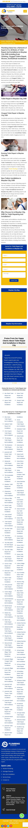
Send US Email (10, 810)
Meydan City (9, 41)
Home (3, 41)
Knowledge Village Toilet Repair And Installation (8, 653)
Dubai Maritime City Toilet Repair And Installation (21, 484)
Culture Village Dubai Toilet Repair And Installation (20, 566)
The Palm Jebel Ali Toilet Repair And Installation (9, 544)
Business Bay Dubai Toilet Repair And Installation (20, 585)
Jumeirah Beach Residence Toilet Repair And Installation (9, 720)
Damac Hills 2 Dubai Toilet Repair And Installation (20, 548)
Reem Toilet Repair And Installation (8, 580)
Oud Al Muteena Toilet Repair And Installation (9, 601)
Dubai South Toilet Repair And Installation (21, 456)
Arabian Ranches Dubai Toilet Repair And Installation (21, 644)
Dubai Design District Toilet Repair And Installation (20, 530)
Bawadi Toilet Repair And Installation (20, 602)
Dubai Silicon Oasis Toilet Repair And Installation (20, 464)
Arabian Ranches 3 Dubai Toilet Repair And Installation (21, 626)
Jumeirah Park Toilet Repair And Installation (9, 686)
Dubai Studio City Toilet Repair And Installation (20, 439)
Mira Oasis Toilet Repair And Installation (9, 419)
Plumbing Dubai (14, 823)
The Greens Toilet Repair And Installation (9, 559)
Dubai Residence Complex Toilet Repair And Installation (21, 474)
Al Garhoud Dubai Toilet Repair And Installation (20, 707)
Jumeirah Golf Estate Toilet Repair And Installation (8, 455)
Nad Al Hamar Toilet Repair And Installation (9, 608)
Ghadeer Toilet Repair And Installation (9, 486)
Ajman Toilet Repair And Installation (8, 402)
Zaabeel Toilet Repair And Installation (8, 426)
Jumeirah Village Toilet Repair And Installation (9, 679)
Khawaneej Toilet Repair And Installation (9, 493)
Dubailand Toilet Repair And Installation (21, 431)
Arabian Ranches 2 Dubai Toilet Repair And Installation (21, 635)
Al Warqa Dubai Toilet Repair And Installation (21, 666)
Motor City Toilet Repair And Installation (9, 622)
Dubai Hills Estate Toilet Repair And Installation (20, 521)
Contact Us (6, 780)
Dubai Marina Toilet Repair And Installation (21, 492)
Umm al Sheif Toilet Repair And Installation (9, 516)
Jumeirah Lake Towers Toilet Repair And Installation (8, 694)
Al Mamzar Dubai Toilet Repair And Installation (20, 690)
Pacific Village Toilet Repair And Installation (9, 594)
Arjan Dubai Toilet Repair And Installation (21, 618)
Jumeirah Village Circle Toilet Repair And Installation (9, 671)
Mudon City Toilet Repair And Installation (9, 615)
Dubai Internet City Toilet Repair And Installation (21, 512)
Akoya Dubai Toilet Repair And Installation (9, 470)
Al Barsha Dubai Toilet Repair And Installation (21, 722)
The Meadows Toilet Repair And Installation (9, 447)
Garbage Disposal (8, 771)
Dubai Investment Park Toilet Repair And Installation (20, 502)
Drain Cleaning (13, 169)
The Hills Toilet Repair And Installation (9, 551)
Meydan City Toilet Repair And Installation (9, 638)
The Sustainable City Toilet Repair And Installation (9, 478)
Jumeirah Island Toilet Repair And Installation (9, 702)
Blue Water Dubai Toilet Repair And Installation (20, 594)
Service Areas (6, 777)
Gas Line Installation (9, 774)
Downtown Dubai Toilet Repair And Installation (20, 539)
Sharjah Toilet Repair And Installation (20, 402)
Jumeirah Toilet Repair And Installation (9, 728)
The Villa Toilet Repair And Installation (8, 530)
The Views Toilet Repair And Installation (9, 537)
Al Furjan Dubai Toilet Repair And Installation (21, 715)
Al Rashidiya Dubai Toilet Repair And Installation (20, 674)
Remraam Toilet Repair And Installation (9, 573)
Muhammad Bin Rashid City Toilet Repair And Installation (9, 630)
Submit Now (14, 280)
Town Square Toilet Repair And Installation (9, 523)
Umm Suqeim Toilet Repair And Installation (9, 433)
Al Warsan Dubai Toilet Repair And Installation (21, 659)
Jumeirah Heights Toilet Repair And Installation (8, 710)
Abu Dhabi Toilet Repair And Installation (9, 395)
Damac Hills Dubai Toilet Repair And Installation (20, 557)
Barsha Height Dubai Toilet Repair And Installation (21, 610)
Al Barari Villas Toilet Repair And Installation (9, 500)
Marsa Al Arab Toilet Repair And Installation (9, 645)
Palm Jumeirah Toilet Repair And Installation (9, 587)
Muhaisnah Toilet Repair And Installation (9, 463)
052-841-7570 (14, 6)
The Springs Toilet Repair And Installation (9, 440)
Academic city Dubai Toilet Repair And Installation (20, 730)
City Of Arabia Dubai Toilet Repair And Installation (20, 575)
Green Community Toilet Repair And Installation (21, 423)
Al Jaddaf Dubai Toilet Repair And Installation (21, 698)
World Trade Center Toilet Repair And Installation (8, 508)
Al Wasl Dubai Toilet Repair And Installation (21, 652)
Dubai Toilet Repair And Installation (20, 395)
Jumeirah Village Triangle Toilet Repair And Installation (9, 662)
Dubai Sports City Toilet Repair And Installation (20, 448)
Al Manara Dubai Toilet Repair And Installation (21, 682)
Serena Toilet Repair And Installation (8, 566)
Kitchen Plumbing (8, 768)
